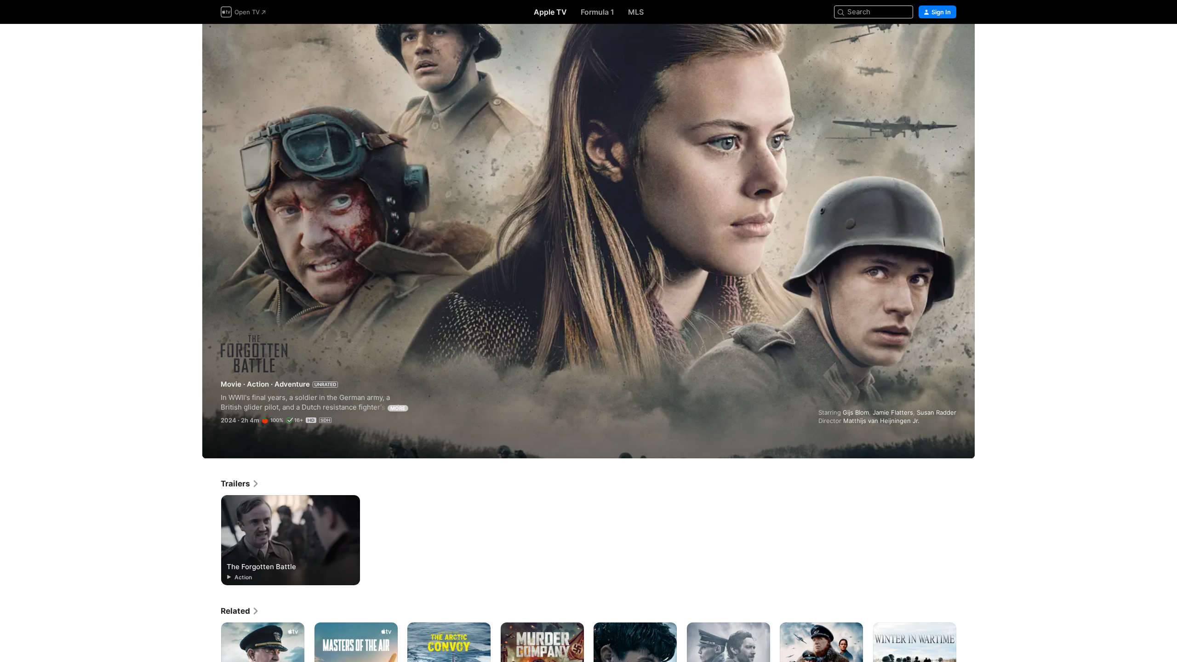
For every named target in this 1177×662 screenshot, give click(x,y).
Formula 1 (597, 12)
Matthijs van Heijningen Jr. (881, 420)
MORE (398, 408)
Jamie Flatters (893, 412)
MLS (636, 12)
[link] (240, 484)
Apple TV (550, 12)
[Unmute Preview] (949, 42)
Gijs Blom (856, 412)
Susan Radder (936, 412)
